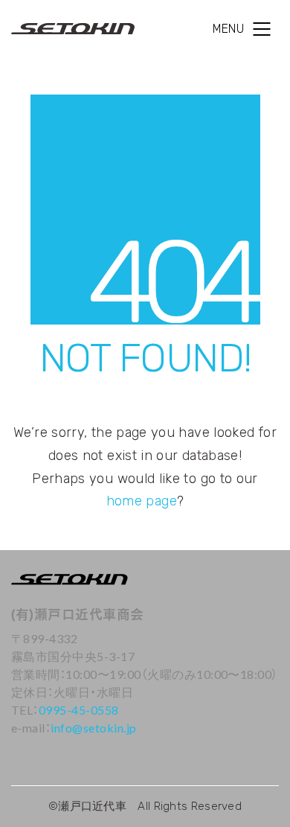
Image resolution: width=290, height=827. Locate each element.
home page (141, 501)
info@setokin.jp (93, 728)
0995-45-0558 (79, 710)
